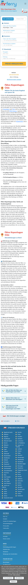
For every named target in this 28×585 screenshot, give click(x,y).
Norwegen (20, 466)
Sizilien (19, 483)
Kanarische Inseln (8, 497)
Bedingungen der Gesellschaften (10, 554)
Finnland (6, 462)
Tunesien (20, 491)
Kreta (19, 434)
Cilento (6, 451)
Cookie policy (6, 528)
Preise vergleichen (14, 64)
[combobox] (14, 28)
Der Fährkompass (7, 564)
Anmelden (5, 536)
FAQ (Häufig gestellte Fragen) (9, 547)
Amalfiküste (7, 438)
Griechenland (7, 468)
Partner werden (6, 538)
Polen (19, 472)
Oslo (13, 109)
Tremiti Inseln (21, 489)
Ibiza (5, 474)
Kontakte (5, 518)
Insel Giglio (7, 481)
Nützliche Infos (6, 549)
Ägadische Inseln (8, 432)
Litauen (19, 451)
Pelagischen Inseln (22, 470)
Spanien (20, 485)
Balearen (6, 445)
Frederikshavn (19, 121)
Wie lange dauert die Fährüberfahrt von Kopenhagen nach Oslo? (13, 407)
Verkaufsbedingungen (8, 523)
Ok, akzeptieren (8, 578)
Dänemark (6, 453)
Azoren (6, 443)
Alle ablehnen (19, 578)
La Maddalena (21, 443)
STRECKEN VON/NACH (16, 428)
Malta (19, 453)
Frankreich (6, 464)
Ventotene (20, 495)
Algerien (6, 436)
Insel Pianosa (7, 483)
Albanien (6, 434)
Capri (5, 449)
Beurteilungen (6, 562)
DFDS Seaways (13, 111)
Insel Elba (6, 479)
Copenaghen (6, 421)
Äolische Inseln (8, 440)
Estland (6, 460)
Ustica (19, 493)
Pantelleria (20, 468)
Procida (19, 476)
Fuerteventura (7, 466)
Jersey (5, 495)
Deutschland (7, 455)
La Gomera (20, 440)
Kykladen (20, 438)
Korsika (19, 432)
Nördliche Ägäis (22, 463)
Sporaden (20, 487)
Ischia (5, 491)
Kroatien (20, 436)
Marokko (20, 455)
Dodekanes (7, 457)
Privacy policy (6, 525)
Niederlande (21, 459)
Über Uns (5, 516)
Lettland (20, 449)
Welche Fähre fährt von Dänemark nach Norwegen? (14, 398)
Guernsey (6, 472)
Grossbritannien (8, 470)
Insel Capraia (7, 477)
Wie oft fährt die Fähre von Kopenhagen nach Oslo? (14, 391)
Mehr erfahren (16, 574)
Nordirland (20, 461)
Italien (5, 493)
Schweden (20, 480)
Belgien (6, 447)
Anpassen (13, 581)
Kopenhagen (6, 109)
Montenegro (21, 457)
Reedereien (5, 551)
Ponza (19, 474)
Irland (5, 489)
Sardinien (20, 478)
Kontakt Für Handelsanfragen (9, 521)
